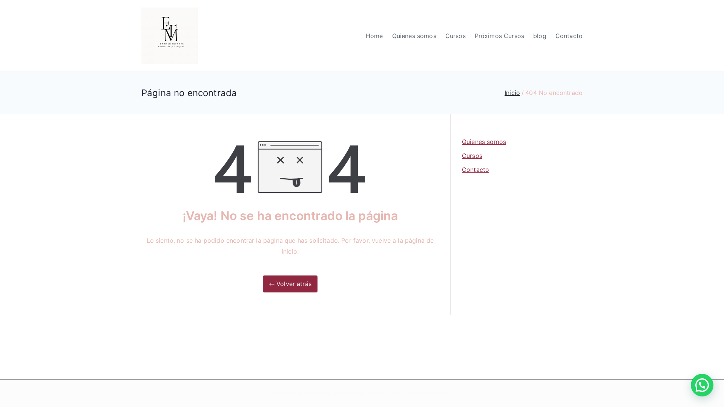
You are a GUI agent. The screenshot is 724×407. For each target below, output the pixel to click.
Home (374, 36)
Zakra (410, 393)
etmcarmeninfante (342, 393)
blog (539, 36)
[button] (702, 385)
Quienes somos (414, 36)
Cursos (455, 36)
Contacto (569, 36)
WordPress (437, 393)
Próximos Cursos (499, 36)
